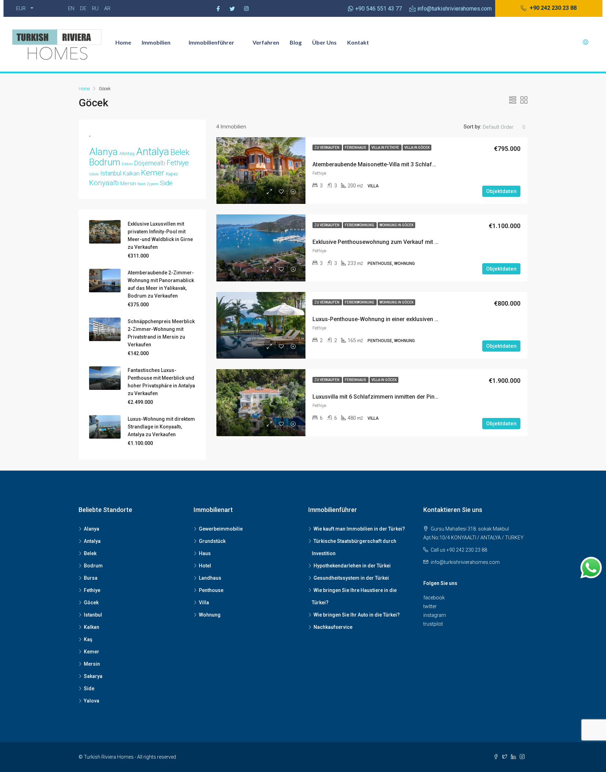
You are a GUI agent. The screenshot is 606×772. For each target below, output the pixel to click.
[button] (548, 8)
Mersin (128, 183)
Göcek (91, 602)
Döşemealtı (149, 163)
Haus (205, 553)
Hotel (205, 565)
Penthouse (211, 590)
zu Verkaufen (327, 147)
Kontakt (358, 42)
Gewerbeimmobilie (221, 529)
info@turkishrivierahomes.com (465, 562)
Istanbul (110, 173)
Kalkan (131, 173)
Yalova (91, 701)
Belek (179, 152)
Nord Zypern (148, 184)
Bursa (90, 578)
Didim (127, 164)
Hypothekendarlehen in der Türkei (352, 565)
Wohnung (210, 615)
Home (123, 42)
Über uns (324, 42)
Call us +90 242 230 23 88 (459, 550)
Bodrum (104, 162)
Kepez (172, 174)
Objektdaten (501, 191)
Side (166, 183)
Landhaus (210, 578)
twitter (430, 606)
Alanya (103, 152)
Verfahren (265, 42)
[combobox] (504, 127)
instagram (434, 615)
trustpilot (433, 624)
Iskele (94, 174)
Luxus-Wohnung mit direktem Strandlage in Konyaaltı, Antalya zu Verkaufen (161, 426)
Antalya (152, 152)
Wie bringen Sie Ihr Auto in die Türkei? (357, 615)
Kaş (88, 639)
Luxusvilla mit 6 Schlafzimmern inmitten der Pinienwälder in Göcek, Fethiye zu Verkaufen (426, 396)
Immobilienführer (211, 42)
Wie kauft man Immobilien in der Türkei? (359, 529)
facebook (434, 597)
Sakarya (93, 676)
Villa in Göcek (417, 147)
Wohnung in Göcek (396, 225)
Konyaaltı (104, 183)
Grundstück (212, 541)
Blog (296, 42)
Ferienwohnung (360, 225)
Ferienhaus (356, 147)
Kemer (152, 173)
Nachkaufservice (333, 627)
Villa (204, 602)
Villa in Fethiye (385, 147)
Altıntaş (127, 153)
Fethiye (178, 163)
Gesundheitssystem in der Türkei (351, 578)
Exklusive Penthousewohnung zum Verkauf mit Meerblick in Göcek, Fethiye (408, 242)
